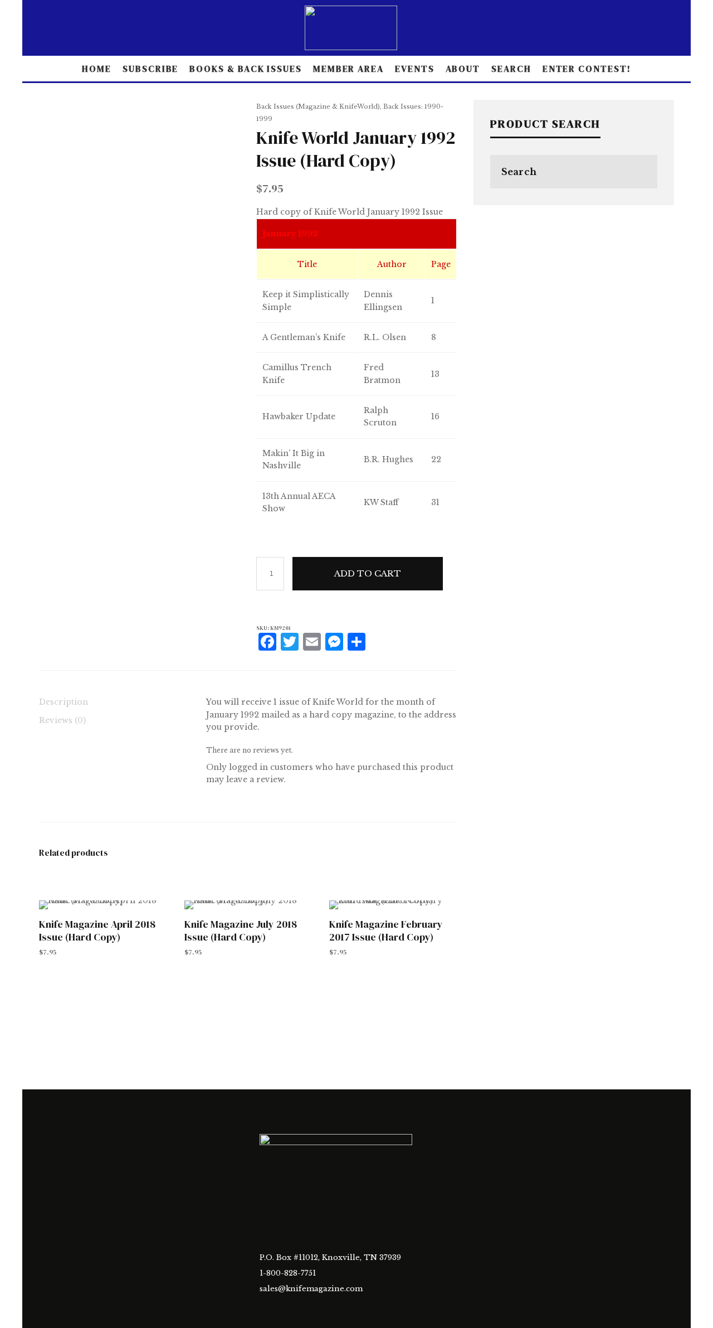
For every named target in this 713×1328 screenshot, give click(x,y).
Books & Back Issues (245, 68)
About (463, 68)
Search (511, 68)
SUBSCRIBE (150, 68)
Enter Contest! (587, 68)
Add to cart (367, 573)
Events (414, 68)
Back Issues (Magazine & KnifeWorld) (318, 106)
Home (96, 68)
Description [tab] (63, 702)
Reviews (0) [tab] (62, 720)
